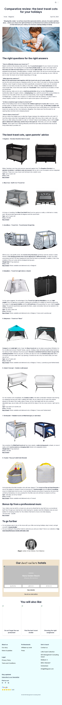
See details (31, 590)
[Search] (56, 2)
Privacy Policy (6, 660)
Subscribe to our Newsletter (10, 677)
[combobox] (58, 2)
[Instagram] (2, 682)
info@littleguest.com (47, 669)
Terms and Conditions (9, 663)
